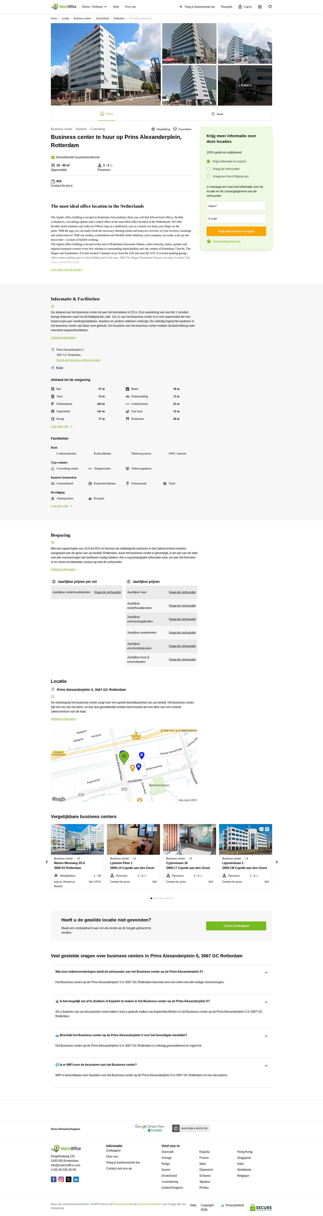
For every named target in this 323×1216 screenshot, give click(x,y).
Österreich (206, 1169)
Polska (204, 1187)
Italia (202, 1163)
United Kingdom (172, 1187)
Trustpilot (205, 257)
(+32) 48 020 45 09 (63, 1169)
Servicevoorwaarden (150, 1204)
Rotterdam (119, 18)
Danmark (168, 1151)
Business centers (82, 18)
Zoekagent (113, 1150)
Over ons (130, 6)
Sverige (167, 1157)
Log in (248, 6)
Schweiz (205, 1175)
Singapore (244, 1157)
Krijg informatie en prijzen (229, 161)
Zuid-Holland (102, 18)
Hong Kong (244, 1151)
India (240, 1163)
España (204, 1151)
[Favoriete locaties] (270, 7)
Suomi (166, 1169)
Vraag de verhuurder (226, 168)
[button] (92, 829)
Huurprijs (226, 6)
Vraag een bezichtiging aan (231, 176)
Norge (166, 1163)
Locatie (65, 18)
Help (116, 6)
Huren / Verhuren (92, 6)
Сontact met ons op (119, 1168)
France (204, 1157)
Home (54, 18)
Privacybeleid (121, 1204)
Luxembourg (170, 1181)
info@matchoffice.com (65, 1165)
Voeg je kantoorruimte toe (199, 6)
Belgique (243, 1175)
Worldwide (244, 1169)
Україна (204, 1181)
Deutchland (169, 1175)
